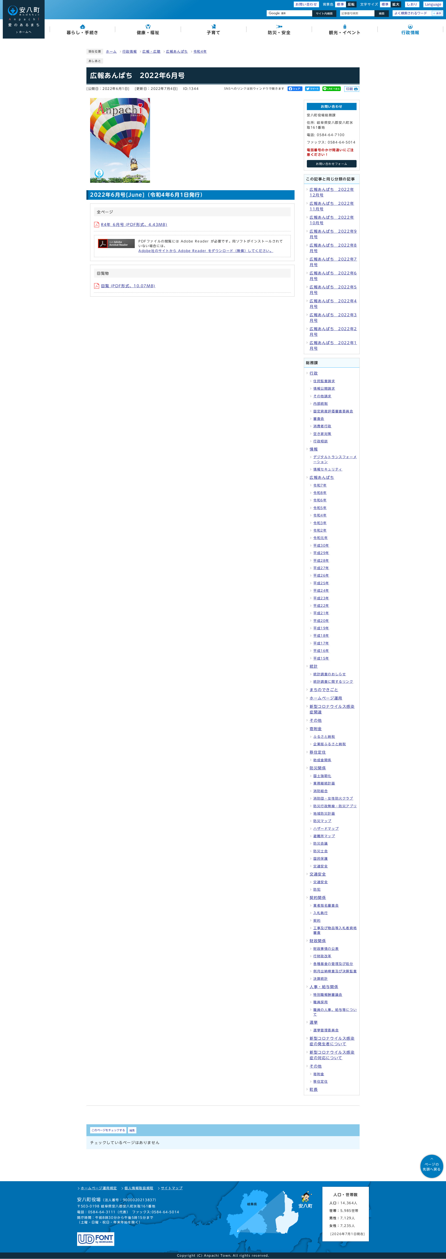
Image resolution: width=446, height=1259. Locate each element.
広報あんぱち (177, 51)
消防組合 (320, 791)
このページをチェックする (108, 1130)
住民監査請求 (324, 381)
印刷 (349, 89)
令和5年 (320, 508)
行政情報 (129, 51)
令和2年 (320, 530)
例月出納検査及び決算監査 (335, 971)
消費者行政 (322, 426)
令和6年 (320, 500)
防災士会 (320, 851)
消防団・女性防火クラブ (333, 798)
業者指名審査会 (326, 905)
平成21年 (321, 613)
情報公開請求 (324, 388)
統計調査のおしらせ (329, 674)
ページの (432, 1167)
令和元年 (320, 538)
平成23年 (321, 598)
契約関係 (318, 897)
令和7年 (320, 485)
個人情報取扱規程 (139, 1188)
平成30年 (321, 545)
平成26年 (321, 575)
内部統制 (320, 403)
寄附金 (316, 729)
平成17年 (321, 643)
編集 (132, 1130)
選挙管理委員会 (326, 1030)
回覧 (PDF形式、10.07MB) (128, 286)
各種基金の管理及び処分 (333, 963)
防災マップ (322, 821)
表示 (439, 13)
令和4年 (200, 51)
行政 (314, 373)
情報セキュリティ (327, 469)
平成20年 (321, 620)
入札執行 (320, 913)
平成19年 (321, 628)
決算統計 (320, 978)
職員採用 (320, 1002)
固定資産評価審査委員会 (333, 411)
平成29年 (321, 553)
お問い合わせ (306, 4)
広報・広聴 (151, 51)
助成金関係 (322, 760)
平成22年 (321, 605)
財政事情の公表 (326, 948)
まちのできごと (324, 690)
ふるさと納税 (324, 736)
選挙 (314, 1022)
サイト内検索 (324, 13)
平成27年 (321, 568)
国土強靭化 (322, 776)
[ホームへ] (23, 16)
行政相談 (320, 441)
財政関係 (318, 941)
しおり (412, 4)
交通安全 (320, 866)
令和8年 (320, 492)
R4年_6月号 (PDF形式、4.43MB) (134, 224)
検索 (381, 13)
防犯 (317, 889)
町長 (314, 1089)
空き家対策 (322, 433)
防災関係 (318, 768)
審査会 (318, 418)
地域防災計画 (324, 813)
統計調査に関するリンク (333, 681)
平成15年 (321, 658)
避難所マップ (324, 836)
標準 (340, 4)
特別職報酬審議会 (327, 994)
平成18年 (321, 635)
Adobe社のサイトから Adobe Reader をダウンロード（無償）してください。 (205, 250)
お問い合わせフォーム (332, 164)
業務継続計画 (324, 783)
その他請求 (322, 396)
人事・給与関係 (324, 987)
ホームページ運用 (326, 698)
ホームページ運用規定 (99, 1188)
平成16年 (321, 650)
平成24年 (321, 590)
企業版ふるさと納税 (329, 744)
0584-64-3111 (102, 1212)
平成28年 (321, 560)
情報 (314, 449)
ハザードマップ (326, 828)
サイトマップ (172, 1188)
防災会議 (320, 843)
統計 (314, 666)
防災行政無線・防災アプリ (335, 806)
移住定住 (318, 752)
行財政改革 (322, 956)
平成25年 (321, 583)
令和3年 (320, 523)
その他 (316, 720)
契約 (317, 920)
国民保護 (320, 858)
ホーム (111, 51)
